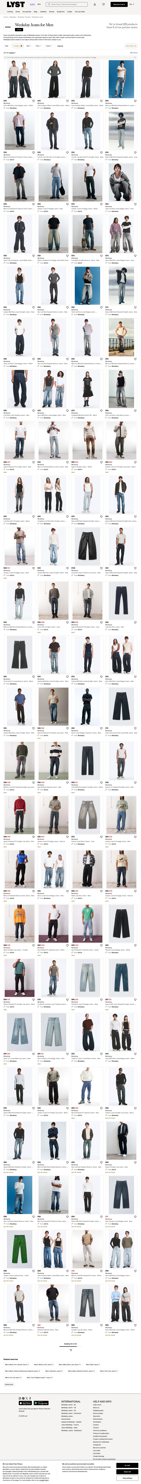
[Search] (49, 4)
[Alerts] (94, 4)
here (94, 57)
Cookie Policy (43, 1480)
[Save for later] (33, 101)
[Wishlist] (103, 4)
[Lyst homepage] (16, 4)
